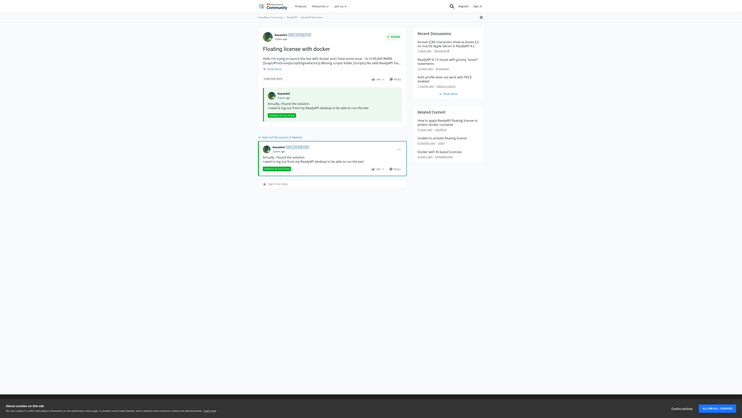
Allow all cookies (717, 408)
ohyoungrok (441, 51)
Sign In (477, 6)
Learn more (210, 410)
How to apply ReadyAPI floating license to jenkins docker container (447, 123)
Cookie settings (682, 408)
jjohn (441, 143)
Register (463, 6)
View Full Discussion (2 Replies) (282, 137)
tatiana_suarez (446, 86)
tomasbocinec (444, 156)
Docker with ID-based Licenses (440, 152)
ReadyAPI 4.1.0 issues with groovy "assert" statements (448, 62)
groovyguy (442, 68)
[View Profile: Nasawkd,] (272, 96)
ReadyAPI (292, 17)
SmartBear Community (270, 17)
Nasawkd (281, 35)
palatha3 (441, 129)
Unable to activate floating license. (442, 138)
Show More (274, 69)
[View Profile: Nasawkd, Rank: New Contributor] (268, 37)
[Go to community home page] (272, 6)
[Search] (452, 6)
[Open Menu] (481, 17)
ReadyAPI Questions (312, 17)
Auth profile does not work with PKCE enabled (445, 79)
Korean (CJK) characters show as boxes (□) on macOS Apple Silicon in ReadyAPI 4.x (448, 44)
